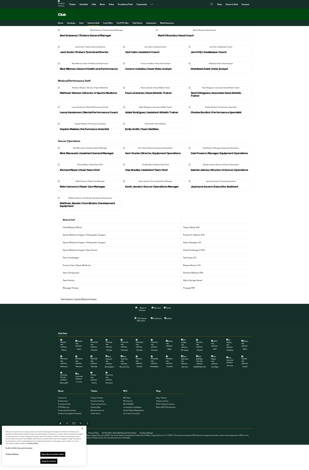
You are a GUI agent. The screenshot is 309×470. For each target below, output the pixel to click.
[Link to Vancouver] (109, 376)
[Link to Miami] (245, 343)
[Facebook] (87, 423)
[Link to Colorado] (139, 343)
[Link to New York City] (124, 360)
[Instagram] (67, 423)
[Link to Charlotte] (94, 343)
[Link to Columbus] (154, 343)
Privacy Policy (33, 443)
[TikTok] (60, 423)
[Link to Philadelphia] (154, 360)
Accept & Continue (49, 461)
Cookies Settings (146, 433)
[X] (80, 423)
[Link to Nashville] (94, 360)
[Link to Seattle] (245, 360)
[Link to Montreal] (79, 360)
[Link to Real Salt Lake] (184, 360)
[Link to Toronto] (94, 376)
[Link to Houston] (199, 343)
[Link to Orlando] (139, 360)
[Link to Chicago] (109, 343)
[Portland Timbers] (62, 4)
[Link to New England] (109, 360)
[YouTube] (73, 423)
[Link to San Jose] (230, 360)
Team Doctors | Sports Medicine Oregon (79, 299)
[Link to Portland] (169, 360)
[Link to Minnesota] (64, 360)
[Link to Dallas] (169, 343)
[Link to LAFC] (214, 343)
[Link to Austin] (79, 343)
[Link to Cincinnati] (124, 343)
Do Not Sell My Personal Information (19, 448)
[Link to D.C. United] (184, 343)
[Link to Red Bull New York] (199, 360)
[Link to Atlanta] (64, 343)
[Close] (82, 428)
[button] (152, 4)
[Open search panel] (211, 4)
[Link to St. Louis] (79, 376)
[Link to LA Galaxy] (230, 343)
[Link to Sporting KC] (64, 376)
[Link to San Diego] (214, 360)
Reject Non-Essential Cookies (53, 454)
